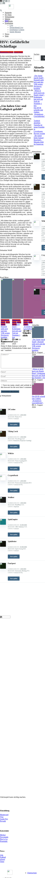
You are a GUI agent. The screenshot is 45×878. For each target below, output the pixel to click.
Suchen (36, 54)
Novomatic (4, 837)
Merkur (3, 835)
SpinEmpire (13, 519)
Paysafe (3, 821)
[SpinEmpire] (3, 524)
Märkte (7, 19)
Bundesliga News (6, 52)
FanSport (12, 563)
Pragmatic (4, 841)
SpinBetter (12, 541)
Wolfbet (11, 497)
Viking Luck (13, 431)
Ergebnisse (9, 23)
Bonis (10, 21)
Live (11, 25)
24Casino (11, 409)
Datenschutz (32, 873)
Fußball (3, 857)
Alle (1, 855)
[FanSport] (3, 568)
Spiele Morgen (15, 32)
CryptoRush (13, 475)
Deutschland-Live (16, 28)
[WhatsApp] (1, 3)
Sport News (18, 52)
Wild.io (11, 453)
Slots (7, 36)
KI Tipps (8, 15)
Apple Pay (4, 819)
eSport (2, 859)
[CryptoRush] (3, 480)
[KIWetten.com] (11, 8)
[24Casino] (3, 414)
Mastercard (4, 815)
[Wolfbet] (3, 502)
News (7, 34)
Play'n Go (4, 839)
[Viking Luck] (3, 436)
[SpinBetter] (3, 546)
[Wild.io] (3, 458)
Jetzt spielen (13, 424)
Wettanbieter (9, 17)
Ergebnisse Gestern (17, 30)
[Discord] (3, 3)
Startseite (8, 13)
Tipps (2, 862)
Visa (1, 817)
